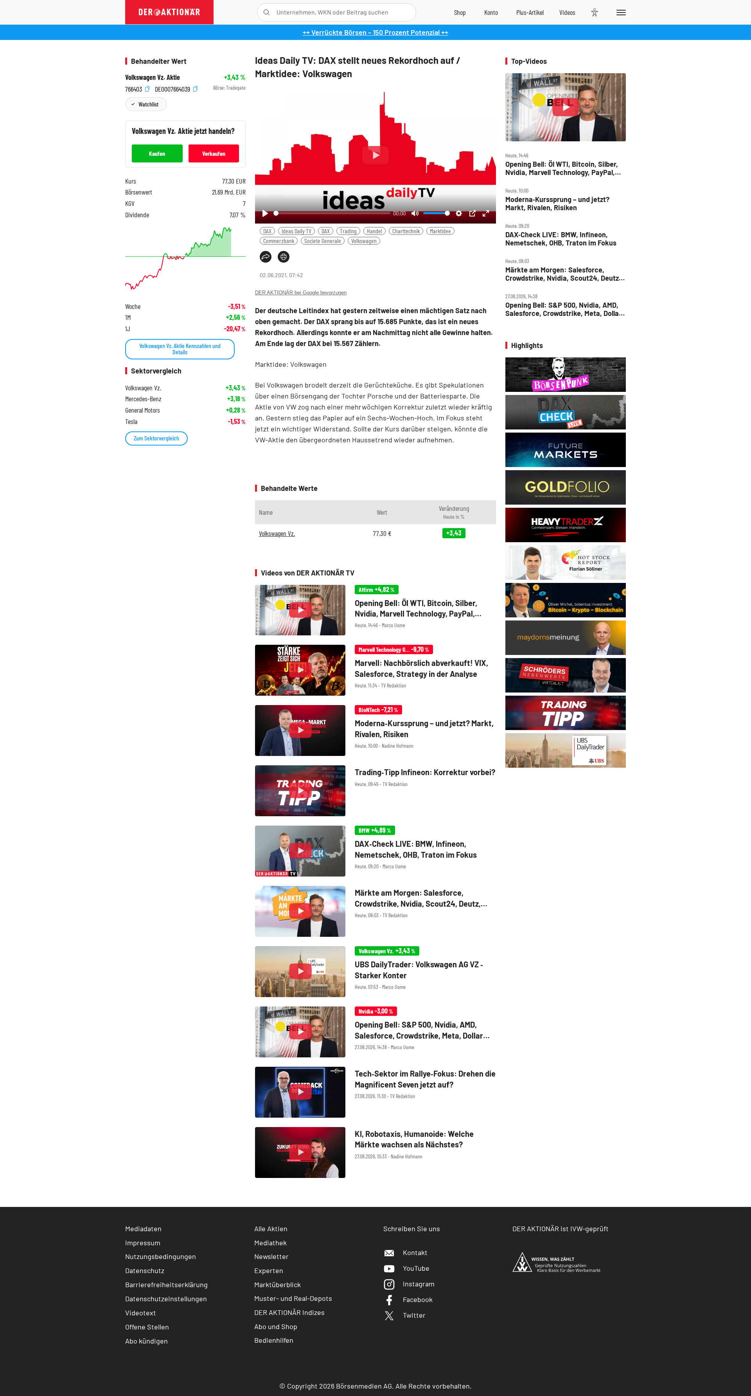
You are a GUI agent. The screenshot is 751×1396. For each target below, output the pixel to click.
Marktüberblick (277, 1284)
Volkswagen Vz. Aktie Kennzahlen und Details (180, 348)
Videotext (140, 1312)
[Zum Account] (491, 12)
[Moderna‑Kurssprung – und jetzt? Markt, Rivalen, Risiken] (375, 730)
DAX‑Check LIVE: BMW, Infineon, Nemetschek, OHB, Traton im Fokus (560, 239)
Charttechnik (406, 230)
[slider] (331, 213)
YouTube (416, 1268)
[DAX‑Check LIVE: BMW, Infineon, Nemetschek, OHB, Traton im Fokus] (375, 851)
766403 (134, 88)
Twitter (414, 1315)
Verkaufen (213, 153)
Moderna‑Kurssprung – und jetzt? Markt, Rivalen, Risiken (557, 203)
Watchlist (148, 104)
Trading (348, 230)
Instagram (419, 1283)
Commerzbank (278, 240)
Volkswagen (364, 240)
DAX (267, 230)
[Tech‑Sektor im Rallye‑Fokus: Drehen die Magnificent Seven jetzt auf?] (375, 1092)
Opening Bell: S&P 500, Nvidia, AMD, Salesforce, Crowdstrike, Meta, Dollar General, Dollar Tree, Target (563, 309)
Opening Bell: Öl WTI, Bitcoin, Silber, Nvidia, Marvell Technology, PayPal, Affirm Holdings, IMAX (561, 168)
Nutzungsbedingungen (160, 1256)
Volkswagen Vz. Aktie (152, 77)
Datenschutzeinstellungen (166, 1298)
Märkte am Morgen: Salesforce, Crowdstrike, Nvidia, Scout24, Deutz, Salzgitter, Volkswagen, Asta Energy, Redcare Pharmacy (563, 274)
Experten (268, 1270)
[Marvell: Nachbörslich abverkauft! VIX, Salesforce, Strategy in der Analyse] (375, 670)
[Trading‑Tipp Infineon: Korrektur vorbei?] (375, 790)
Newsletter (271, 1256)
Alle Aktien (270, 1228)
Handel (374, 230)
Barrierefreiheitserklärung (166, 1284)
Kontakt (415, 1252)
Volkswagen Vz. (277, 533)
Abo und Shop (275, 1326)
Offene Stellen (147, 1326)
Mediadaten (143, 1228)
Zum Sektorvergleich (156, 438)
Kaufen (157, 153)
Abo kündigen (146, 1340)
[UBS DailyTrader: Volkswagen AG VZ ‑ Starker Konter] (375, 971)
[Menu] (620, 12)
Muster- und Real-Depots (293, 1298)
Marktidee (440, 230)
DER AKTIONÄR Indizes (289, 1312)
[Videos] (567, 12)
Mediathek (270, 1242)
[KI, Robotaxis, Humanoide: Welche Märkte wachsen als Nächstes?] (375, 1152)
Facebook (418, 1299)
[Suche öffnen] (266, 12)
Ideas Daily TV (296, 230)
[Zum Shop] (460, 12)
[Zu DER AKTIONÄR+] (530, 12)
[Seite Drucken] (283, 257)
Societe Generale (322, 240)
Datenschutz (144, 1270)
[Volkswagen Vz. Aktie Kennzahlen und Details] (185, 258)
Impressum (142, 1242)
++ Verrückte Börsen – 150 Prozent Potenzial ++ (375, 32)
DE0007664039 (173, 88)
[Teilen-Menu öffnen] (265, 257)
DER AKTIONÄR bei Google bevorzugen (301, 293)
